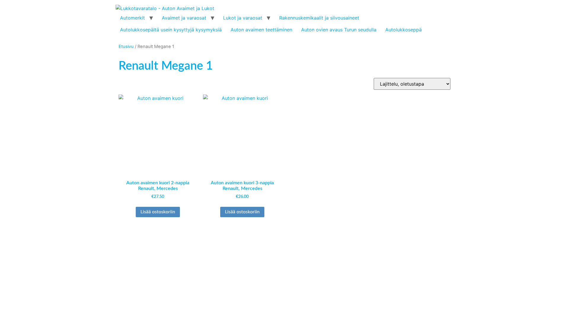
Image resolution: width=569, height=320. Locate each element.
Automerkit (132, 18)
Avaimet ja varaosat (184, 18)
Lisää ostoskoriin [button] (157, 211)
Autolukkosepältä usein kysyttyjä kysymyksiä (171, 30)
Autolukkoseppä (403, 30)
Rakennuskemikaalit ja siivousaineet (319, 18)
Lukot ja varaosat (242, 18)
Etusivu (126, 46)
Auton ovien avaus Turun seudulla (338, 30)
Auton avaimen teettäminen (261, 30)
